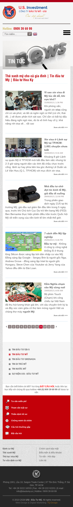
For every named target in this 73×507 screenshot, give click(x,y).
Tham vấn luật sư (19, 408)
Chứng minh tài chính (21, 420)
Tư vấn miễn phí (18, 401)
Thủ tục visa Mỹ (10, 456)
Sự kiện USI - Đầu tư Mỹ (25, 374)
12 (52, 327)
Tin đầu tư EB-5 (21, 349)
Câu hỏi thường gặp (20, 427)
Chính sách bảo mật (48, 448)
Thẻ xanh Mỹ (9, 452)
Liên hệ (42, 460)
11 (49, 327)
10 (45, 327)
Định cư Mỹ (8, 448)
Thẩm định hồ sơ (19, 414)
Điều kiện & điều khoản (50, 452)
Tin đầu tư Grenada (24, 359)
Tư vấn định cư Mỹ (12, 460)
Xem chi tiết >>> (61, 127)
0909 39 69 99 (22, 28)
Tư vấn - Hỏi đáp (47, 456)
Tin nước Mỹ (19, 369)
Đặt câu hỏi (16, 433)
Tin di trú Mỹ (19, 364)
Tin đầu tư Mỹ (20, 354)
